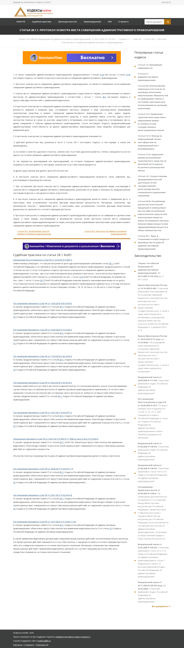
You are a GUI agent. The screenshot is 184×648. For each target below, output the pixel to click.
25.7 (15, 317)
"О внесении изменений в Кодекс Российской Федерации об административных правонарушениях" (153, 385)
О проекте (123, 21)
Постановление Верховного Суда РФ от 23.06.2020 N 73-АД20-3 (42, 330)
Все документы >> (161, 606)
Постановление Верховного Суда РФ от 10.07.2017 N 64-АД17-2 (42, 412)
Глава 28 (137, 39)
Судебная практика (41, 21)
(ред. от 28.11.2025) (151, 271)
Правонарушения (92, 21)
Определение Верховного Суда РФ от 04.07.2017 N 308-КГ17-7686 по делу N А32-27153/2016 (55, 439)
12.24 (101, 74)
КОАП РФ (21, 21)
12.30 (128, 74)
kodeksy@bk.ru (44, 641)
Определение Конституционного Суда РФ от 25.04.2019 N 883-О (42, 260)
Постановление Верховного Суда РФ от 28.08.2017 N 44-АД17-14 (43, 469)
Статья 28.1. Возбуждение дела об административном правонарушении (34, 232)
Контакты (166, 2)
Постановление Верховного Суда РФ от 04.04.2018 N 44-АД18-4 (42, 382)
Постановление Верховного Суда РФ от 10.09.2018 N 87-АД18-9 (42, 303)
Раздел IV (124, 39)
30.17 (42, 280)
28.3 (104, 97)
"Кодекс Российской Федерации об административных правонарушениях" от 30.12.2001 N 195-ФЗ (67, 39)
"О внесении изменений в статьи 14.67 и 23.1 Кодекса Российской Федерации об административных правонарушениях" (153, 473)
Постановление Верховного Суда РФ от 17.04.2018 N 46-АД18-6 (42, 356)
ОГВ (110, 21)
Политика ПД (42, 645)
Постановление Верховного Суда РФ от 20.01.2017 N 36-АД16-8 (42, 495)
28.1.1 (111, 263)
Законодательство (67, 21)
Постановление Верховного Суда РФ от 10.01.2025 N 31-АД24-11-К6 (44, 521)
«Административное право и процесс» (72, 636)
